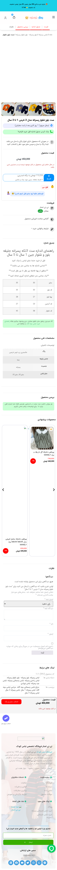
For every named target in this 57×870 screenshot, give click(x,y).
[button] (4, 109)
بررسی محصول (22, 26)
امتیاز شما (48, 599)
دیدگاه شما (48, 608)
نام (51, 624)
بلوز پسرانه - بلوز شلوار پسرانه (26, 34)
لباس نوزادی (25, 683)
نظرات (11, 26)
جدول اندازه (36, 26)
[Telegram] (44, 862)
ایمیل (50, 634)
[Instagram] (33, 862)
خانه (50, 34)
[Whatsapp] (39, 862)
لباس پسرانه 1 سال (28, 690)
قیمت (46, 26)
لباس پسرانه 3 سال (32, 692)
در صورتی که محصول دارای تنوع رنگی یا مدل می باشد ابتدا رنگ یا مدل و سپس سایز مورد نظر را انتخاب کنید (27, 143)
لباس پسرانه (43, 34)
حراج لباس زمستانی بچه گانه (28, 687)
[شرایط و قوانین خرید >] (52, 229)
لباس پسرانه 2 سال (12, 690)
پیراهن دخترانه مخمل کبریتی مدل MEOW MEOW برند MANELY (16, 542)
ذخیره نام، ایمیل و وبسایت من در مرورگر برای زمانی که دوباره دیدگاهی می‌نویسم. (30, 647)
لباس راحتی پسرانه (32, 680)
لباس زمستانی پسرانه (16, 680)
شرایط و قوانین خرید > (40, 228)
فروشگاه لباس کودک (44, 751)
